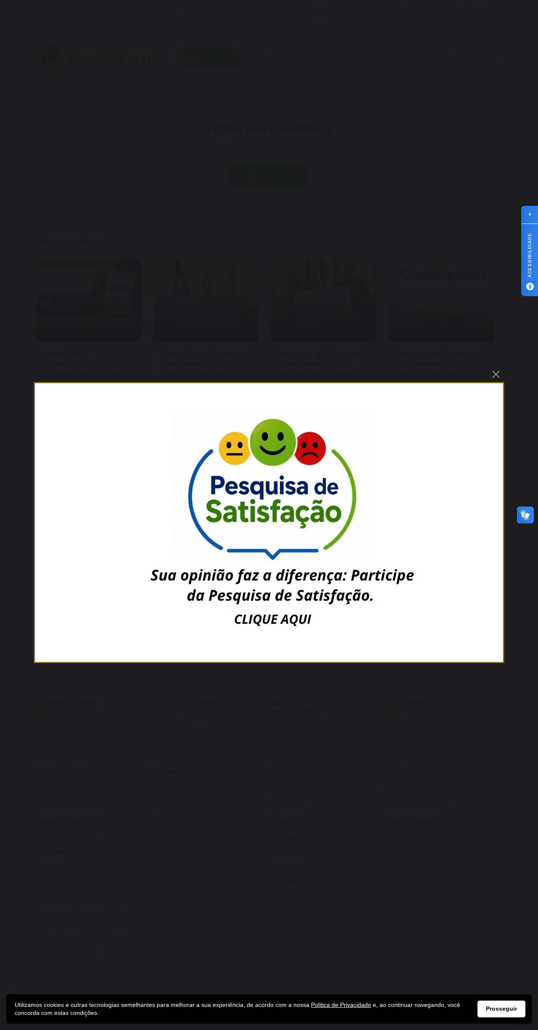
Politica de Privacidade (341, 1004)
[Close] (496, 374)
